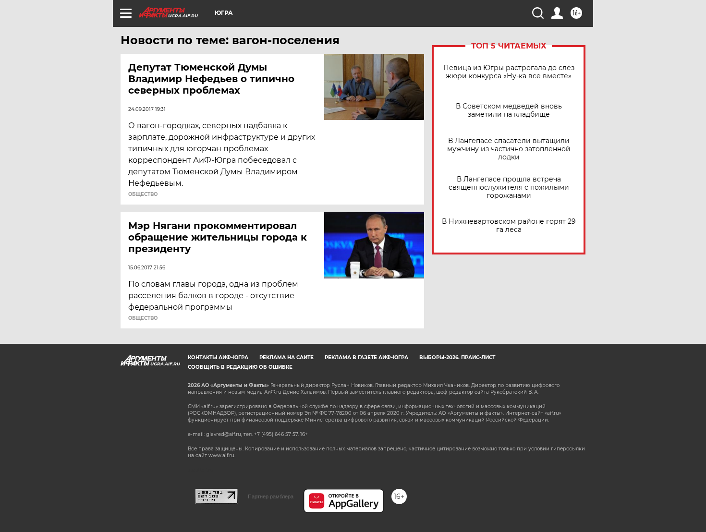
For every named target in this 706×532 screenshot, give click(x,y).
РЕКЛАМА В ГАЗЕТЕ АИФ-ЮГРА (366, 357)
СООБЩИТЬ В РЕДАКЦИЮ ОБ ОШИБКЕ (240, 367)
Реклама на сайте (286, 357)
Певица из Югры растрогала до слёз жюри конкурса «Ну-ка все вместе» (508, 72)
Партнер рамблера (270, 496)
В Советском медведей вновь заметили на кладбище (509, 110)
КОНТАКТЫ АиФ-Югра (218, 357)
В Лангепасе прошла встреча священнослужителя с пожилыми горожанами (509, 187)
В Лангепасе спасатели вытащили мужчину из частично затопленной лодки (509, 149)
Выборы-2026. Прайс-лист (457, 357)
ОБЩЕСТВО (143, 194)
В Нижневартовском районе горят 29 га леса (509, 226)
